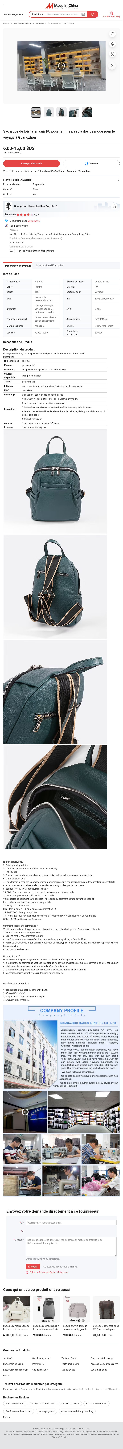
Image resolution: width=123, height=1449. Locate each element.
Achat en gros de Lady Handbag (77, 1411)
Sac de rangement (41, 1358)
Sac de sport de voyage (102, 1358)
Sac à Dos (39, 23)
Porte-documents (70, 1363)
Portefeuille (38, 1363)
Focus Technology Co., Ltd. (60, 1428)
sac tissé (7, 1358)
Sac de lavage (68, 1369)
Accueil (6, 23)
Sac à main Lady (99, 1369)
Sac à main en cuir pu (13, 1363)
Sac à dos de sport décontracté (60, 23)
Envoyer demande (31, 163)
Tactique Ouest (69, 1358)
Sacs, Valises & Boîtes (22, 23)
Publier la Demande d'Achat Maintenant (47, 1272)
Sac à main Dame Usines (42, 1403)
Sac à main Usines (15, 1403)
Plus (5, 1417)
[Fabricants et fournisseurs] (61, 5)
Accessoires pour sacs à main (105, 1363)
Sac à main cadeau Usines (19, 1411)
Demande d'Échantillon (78, 171)
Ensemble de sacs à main (15, 1369)
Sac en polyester (46, 1411)
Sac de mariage (40, 1369)
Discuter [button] (93, 163)
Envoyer (32, 1266)
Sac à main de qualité (96, 1403)
